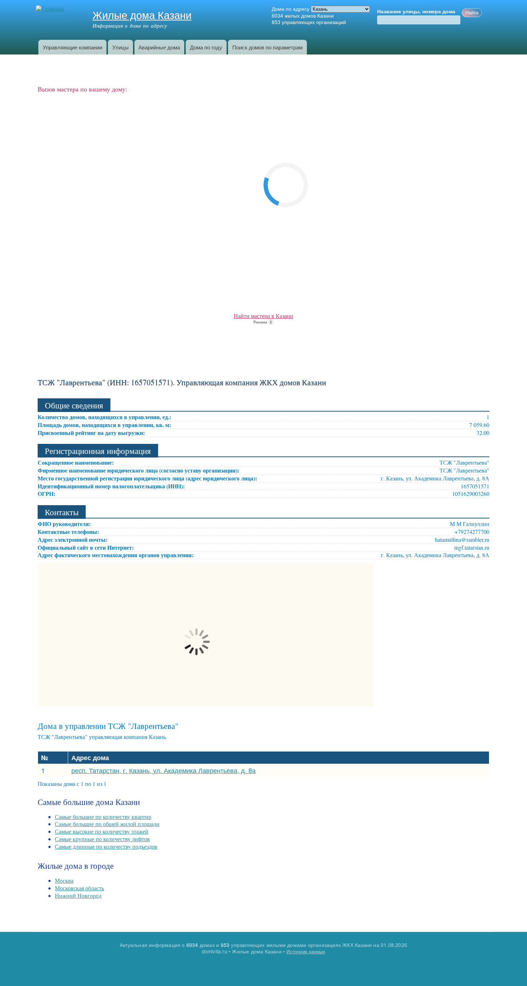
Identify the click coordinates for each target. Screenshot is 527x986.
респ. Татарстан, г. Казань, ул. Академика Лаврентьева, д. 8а (163, 770)
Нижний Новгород (78, 895)
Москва (64, 880)
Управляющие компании (72, 47)
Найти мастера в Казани (263, 315)
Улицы (120, 47)
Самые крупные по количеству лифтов (102, 839)
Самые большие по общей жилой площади (107, 824)
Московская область (79, 888)
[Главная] (50, 9)
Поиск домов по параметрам (267, 47)
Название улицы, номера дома (416, 11)
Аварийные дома (159, 47)
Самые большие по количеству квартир (103, 816)
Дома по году (206, 47)
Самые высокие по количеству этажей (101, 831)
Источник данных (305, 951)
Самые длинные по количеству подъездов (106, 846)
